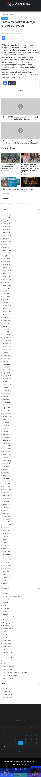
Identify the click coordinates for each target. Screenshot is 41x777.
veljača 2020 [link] (7, 443)
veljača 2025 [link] (6, 267)
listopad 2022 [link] (7, 349)
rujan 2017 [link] (6, 528)
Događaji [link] (5, 602)
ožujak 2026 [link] (6, 229)
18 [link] (9, 739)
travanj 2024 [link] (6, 297)
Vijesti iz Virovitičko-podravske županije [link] (15, 672)
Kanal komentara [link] (8, 694)
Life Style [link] (5, 614)
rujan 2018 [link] (6, 492)
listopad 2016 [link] (7, 560)
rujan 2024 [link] (6, 282)
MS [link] (28, 764)
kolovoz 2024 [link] (7, 285)
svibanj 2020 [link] (6, 434)
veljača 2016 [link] (6, 583)
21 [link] (26, 739)
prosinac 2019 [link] (7, 449)
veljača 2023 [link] (7, 338)
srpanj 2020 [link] (6, 428)
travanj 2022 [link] (6, 367)
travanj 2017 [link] (6, 542)
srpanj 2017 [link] (6, 533)
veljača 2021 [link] (6, 408)
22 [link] (31, 739)
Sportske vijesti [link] (7, 652)
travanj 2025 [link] (6, 262)
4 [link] (9, 731)
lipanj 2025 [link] (6, 256)
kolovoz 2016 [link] (7, 566)
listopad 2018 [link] (7, 490)
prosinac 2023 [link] (7, 308)
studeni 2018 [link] (6, 487)
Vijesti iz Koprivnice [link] (8, 669)
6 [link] (20, 731)
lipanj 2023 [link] (6, 326)
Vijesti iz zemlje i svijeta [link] (10, 675)
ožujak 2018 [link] (6, 510)
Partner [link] (5, 634)
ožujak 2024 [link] (6, 300)
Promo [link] (5, 649)
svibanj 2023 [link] (6, 329)
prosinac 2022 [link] (7, 343)
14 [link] (26, 735)
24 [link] (4, 743)
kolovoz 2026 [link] (7, 215)
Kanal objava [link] (6, 691)
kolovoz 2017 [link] (7, 530)
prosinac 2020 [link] (7, 414)
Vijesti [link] (4, 664)
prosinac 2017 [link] (7, 519)
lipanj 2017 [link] (6, 536)
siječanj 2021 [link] (6, 411)
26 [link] (15, 743)
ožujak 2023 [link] (6, 335)
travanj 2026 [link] (6, 226)
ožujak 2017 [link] (6, 545)
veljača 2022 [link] (6, 373)
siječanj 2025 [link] (7, 270)
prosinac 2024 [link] (7, 273)
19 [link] (15, 739)
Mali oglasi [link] (6, 620)
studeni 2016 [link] (6, 557)
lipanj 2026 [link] (6, 221)
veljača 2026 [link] (7, 232)
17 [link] (4, 739)
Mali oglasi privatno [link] (8, 623)
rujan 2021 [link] (6, 387)
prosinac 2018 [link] (7, 484)
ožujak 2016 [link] (6, 580)
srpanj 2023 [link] (6, 323)
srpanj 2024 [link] (6, 288)
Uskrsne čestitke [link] (8, 658)
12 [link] (15, 735)
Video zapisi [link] (6, 661)
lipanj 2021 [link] (6, 396)
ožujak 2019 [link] (6, 475)
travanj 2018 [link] (6, 507)
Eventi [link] (4, 605)
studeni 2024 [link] (7, 276)
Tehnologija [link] (6, 655)
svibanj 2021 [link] (6, 399)
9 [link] (36, 731)
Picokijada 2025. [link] (8, 640)
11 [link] (9, 735)
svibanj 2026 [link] (6, 224)
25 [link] (9, 743)
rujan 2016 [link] (6, 563)
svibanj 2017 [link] (6, 539)
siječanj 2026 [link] (7, 235)
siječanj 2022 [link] (7, 376)
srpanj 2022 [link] (6, 358)
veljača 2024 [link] (7, 302)
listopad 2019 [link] (7, 454)
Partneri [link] (5, 637)
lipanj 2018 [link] (6, 501)
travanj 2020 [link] (6, 437)
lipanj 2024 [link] (6, 291)
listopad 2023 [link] (7, 314)
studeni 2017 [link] (6, 522)
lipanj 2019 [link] (6, 466)
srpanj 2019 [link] (6, 463)
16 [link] (36, 735)
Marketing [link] (6, 626)
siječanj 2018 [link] (6, 516)
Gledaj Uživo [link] (6, 608)
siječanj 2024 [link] (7, 305)
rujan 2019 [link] (6, 457)
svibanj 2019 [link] (6, 469)
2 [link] (36, 727)
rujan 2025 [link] (6, 247)
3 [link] (4, 731)
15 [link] (31, 735)
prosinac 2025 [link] (7, 238)
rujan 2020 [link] (6, 422)
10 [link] (4, 735)
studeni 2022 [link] (7, 346)
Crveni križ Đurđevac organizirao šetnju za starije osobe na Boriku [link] (9, 166)
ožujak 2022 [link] (6, 370)
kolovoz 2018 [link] (7, 495)
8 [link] (31, 731)
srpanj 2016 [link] (6, 568)
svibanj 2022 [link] (6, 364)
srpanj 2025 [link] (6, 253)
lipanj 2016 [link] (6, 571)
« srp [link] (19, 751)
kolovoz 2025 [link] (7, 250)
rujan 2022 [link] (6, 352)
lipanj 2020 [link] (6, 431)
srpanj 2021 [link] (6, 393)
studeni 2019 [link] (6, 452)
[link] (2, 9)
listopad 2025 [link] (7, 244)
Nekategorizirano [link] (8, 628)
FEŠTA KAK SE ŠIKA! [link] (27, 189)
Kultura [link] (5, 611)
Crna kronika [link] (6, 599)
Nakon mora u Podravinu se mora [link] (10, 190)
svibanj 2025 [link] (6, 259)
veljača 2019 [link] (6, 478)
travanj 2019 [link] (6, 472)
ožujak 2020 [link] (6, 440)
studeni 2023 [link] (7, 311)
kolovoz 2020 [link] (7, 425)
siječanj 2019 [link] (7, 481)
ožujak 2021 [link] (6, 405)
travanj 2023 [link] (6, 332)
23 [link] (37, 739)
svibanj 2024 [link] (6, 294)
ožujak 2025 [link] (6, 264)
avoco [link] (4, 30)
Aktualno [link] (5, 593)
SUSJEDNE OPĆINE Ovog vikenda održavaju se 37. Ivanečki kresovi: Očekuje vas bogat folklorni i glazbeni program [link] (30, 168)
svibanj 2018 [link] (6, 504)
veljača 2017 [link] (6, 548)
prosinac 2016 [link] (7, 554)
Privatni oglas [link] (7, 646)
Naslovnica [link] (6, 14)
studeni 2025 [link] (7, 241)
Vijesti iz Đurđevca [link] (8, 666)
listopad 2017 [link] (7, 525)
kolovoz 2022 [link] (7, 355)
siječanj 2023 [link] (7, 340)
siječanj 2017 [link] (6, 551)
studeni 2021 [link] (6, 381)
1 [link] (31, 727)
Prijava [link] (5, 688)
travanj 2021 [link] (6, 402)
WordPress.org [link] (7, 697)
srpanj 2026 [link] (6, 218)
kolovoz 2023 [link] (7, 320)
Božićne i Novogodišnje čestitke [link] (12, 596)
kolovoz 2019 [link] (7, 460)
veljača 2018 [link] (6, 513)
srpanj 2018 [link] (6, 498)
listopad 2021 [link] (7, 384)
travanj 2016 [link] (6, 577)
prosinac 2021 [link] (7, 378)
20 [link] (20, 739)
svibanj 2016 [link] (6, 574)
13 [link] (20, 735)
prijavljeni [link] (11, 204)
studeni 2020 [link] (7, 416)
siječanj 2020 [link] (7, 446)
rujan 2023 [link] (6, 317)
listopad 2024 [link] (7, 279)
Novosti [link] (12, 14)
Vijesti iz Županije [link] (8, 678)
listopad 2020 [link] (7, 419)
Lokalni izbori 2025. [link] (8, 617)
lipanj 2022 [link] (6, 361)
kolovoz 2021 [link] (7, 390)
